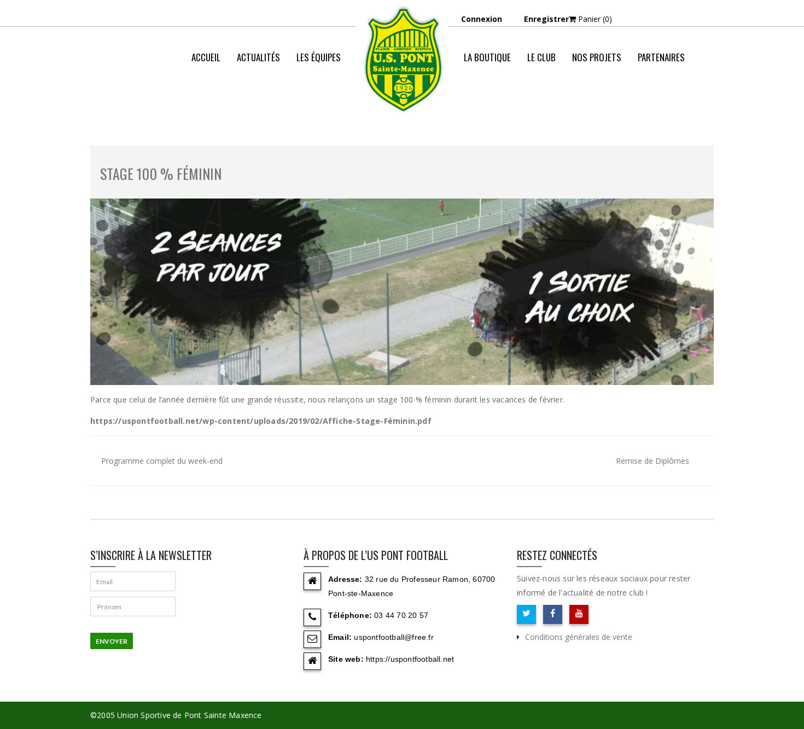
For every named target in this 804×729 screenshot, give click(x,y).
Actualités (258, 57)
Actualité (600, 101)
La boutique (487, 57)
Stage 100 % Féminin (161, 173)
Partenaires (661, 57)
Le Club (541, 57)
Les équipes (318, 57)
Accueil (205, 57)
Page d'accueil (543, 101)
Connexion (481, 19)
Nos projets (596, 57)
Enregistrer (546, 19)
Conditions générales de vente (578, 637)
